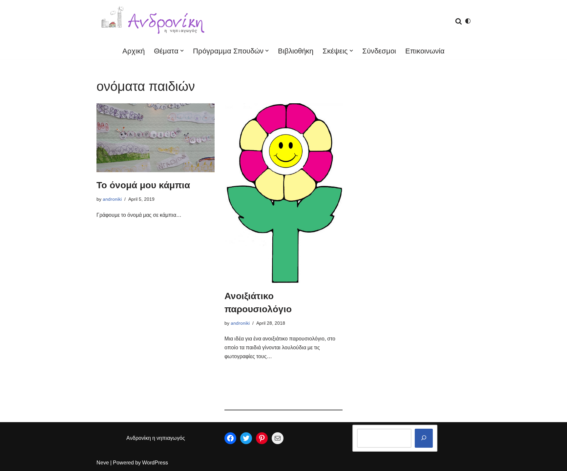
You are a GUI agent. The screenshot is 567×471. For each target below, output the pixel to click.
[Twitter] (246, 438)
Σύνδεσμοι (379, 51)
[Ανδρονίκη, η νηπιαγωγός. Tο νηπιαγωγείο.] (153, 21)
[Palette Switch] (468, 21)
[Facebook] (230, 438)
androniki (112, 199)
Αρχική (133, 51)
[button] (182, 50)
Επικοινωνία (425, 51)
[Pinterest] (262, 438)
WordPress (155, 462)
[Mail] (278, 438)
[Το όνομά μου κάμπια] (155, 137)
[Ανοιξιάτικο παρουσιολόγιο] (283, 193)
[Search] (458, 21)
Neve (102, 462)
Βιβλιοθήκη (295, 51)
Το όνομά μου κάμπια (143, 185)
